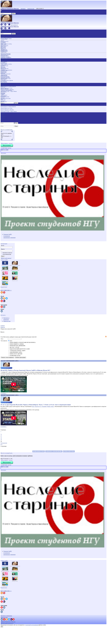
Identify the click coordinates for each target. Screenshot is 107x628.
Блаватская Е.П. (5, 41)
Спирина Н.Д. (4, 51)
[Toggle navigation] (1, 10)
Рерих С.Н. (3, 48)
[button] (6, 290)
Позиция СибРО (5, 56)
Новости (3, 87)
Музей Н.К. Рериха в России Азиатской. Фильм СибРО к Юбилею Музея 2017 (25, 370)
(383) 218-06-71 (4, 11)
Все (1, 444)
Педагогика (3, 72)
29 (1, 439)
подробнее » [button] (4, 393)
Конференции (4, 70)
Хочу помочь (4, 82)
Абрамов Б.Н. (4, 49)
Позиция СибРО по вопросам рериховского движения (9, 236)
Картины (3, 93)
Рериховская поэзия (5, 73)
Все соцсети (4, 101)
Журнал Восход (4, 88)
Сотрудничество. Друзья (7, 80)
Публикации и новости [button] (4, 84)
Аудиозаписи (4, 95)
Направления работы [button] (4, 59)
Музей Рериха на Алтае (6, 108)
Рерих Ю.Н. (3, 46)
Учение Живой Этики (6, 38)
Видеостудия (4, 78)
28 (1, 438)
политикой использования (32, 625)
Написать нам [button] (4, 617)
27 (1, 436)
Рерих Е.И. (3, 43)
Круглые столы (4, 65)
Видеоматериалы (5, 96)
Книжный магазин (5, 77)
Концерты (3, 69)
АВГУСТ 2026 (4, 149)
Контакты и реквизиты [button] (6, 615)
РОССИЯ (3, 100)
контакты (23, 8)
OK (2, 626)
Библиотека (3, 91)
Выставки (3, 67)
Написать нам (6, 321)
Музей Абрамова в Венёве (7, 109)
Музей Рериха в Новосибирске (8, 106)
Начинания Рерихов (5, 54)
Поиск (13, 13)
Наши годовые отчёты (6, 64)
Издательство (4, 75)
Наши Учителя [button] (3, 36)
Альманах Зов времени (6, 90)
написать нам (30, 8)
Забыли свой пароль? (6, 258)
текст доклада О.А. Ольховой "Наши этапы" (43, 406)
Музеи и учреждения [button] (4, 104)
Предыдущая (4, 443)
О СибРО (3, 62)
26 (1, 434)
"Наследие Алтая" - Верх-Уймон (9, 111)
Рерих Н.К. (3, 44)
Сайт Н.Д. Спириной (6, 57)
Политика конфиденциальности (7, 623)
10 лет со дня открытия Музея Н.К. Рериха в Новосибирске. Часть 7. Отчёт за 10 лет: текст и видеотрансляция (36, 404)
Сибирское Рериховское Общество (8, 621)
